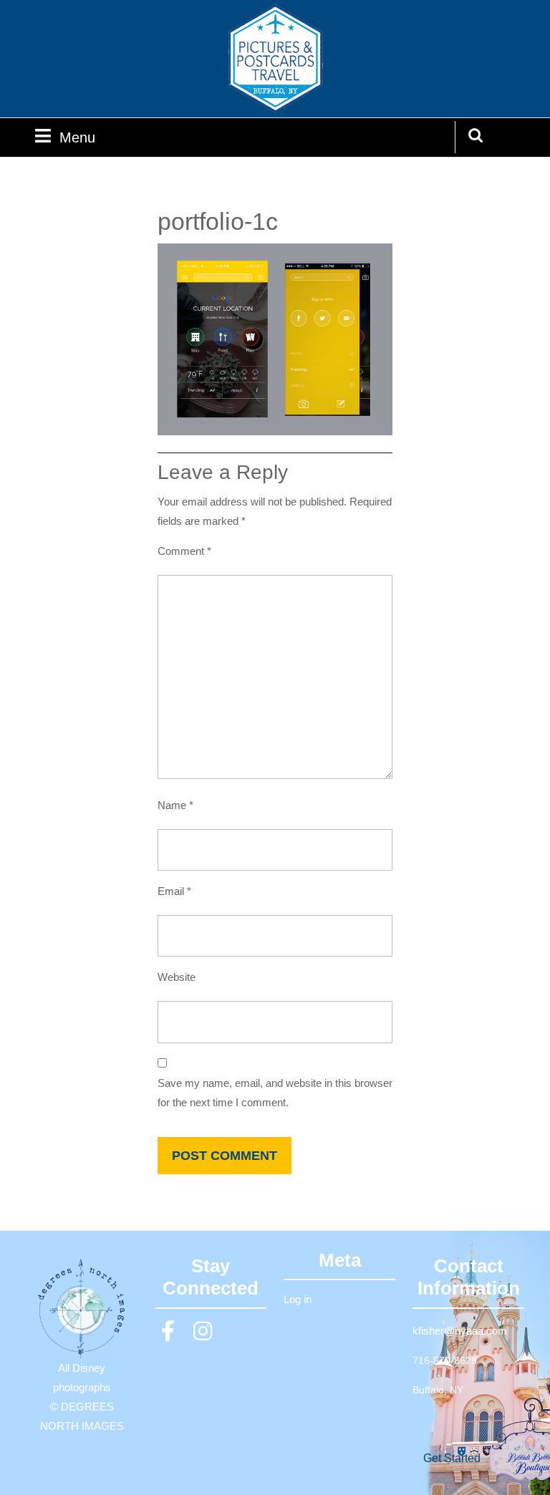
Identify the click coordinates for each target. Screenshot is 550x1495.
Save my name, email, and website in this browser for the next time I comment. (275, 1092)
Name (175, 805)
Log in (298, 1299)
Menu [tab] (77, 137)
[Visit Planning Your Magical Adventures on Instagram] (202, 1335)
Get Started (452, 1458)
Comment (184, 551)
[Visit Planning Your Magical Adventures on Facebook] (168, 1335)
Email (174, 891)
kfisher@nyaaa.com (459, 1331)
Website (177, 977)
